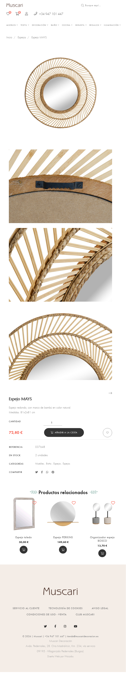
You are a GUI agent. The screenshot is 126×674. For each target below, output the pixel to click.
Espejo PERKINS (63, 537)
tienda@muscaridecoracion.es (82, 636)
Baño (48, 463)
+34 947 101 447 (51, 14)
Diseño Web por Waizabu (60, 656)
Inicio (9, 37)
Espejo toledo (23, 537)
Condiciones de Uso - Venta (47, 614)
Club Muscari (85, 614)
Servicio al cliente (26, 608)
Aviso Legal (100, 608)
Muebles (39, 463)
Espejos (22, 37)
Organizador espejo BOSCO (102, 538)
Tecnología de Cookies (66, 608)
